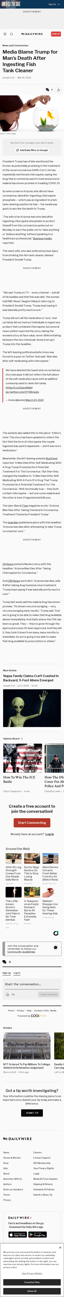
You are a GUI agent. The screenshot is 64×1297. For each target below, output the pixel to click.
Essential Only (32, 1282)
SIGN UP (56, 34)
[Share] (59, 90)
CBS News (14, 580)
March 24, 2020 (34, 400)
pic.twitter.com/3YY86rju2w (22, 392)
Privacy (7, 1200)
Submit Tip (32, 1113)
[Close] (60, 1247)
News (6, 1152)
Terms (6, 1194)
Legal (36, 1173)
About (6, 1173)
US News (7, 564)
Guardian (13, 522)
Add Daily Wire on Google (34, 150)
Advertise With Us (12, 1179)
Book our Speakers (13, 1189)
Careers (37, 1152)
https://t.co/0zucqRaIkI (19, 387)
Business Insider (42, 238)
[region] (32, 1270)
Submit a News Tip (42, 1194)
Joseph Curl (8, 77)
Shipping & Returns (43, 1184)
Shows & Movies (12, 1157)
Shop (6, 1163)
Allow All (32, 1291)
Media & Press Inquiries (45, 1179)
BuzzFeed (51, 458)
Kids (5, 1168)
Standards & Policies (44, 1189)
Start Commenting (32, 823)
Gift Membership (41, 1163)
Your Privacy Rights (43, 1168)
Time (25, 505)
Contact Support (41, 1157)
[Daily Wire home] (32, 34)
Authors (7, 1184)
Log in (50, 834)
